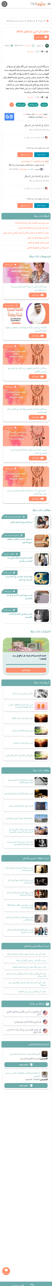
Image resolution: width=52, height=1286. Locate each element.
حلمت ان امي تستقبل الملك (15, 21)
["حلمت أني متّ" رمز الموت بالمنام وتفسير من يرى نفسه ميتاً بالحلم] (26, 476)
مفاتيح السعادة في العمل (11, 535)
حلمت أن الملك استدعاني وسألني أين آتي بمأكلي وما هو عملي (26, 232)
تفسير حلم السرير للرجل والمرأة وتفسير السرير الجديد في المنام (29, 451)
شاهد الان (35, 295)
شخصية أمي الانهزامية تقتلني (38, 247)
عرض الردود (23, 169)
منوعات (40, 21)
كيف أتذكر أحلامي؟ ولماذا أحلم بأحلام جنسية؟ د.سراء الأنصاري (29, 288)
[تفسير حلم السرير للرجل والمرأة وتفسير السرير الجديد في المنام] (26, 436)
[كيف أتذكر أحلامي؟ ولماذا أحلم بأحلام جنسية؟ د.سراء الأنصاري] (26, 273)
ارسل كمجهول (25, 154)
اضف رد (30, 169)
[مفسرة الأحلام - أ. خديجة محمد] (47, 161)
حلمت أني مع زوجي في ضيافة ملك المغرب (33, 228)
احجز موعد (23, 1064)
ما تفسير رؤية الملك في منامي (38, 237)
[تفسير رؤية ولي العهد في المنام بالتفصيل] (41, 615)
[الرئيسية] (47, 20)
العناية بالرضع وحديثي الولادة (12, 516)
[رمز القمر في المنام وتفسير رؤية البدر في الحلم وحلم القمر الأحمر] (26, 395)
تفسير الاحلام (31, 21)
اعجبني (37, 169)
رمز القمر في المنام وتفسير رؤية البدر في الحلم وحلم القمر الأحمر (27, 410)
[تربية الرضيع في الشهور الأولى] (41, 522)
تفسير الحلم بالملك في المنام (38, 242)
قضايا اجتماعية (9, 305)
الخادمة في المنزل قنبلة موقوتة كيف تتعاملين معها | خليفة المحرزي (26, 329)
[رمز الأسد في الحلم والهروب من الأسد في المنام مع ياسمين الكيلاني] (26, 354)
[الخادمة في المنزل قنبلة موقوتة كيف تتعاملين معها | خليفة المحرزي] (26, 313)
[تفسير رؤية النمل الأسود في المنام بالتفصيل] (41, 597)
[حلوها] (49, 4)
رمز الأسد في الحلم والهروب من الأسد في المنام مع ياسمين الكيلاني (27, 369)
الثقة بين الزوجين (9, 554)
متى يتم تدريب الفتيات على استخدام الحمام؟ (32, 223)
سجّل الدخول (41, 154)
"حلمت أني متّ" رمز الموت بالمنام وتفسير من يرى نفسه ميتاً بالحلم (27, 492)
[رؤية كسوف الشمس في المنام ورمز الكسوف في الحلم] (41, 578)
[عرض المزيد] (11, 105)
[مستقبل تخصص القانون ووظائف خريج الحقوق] (41, 541)
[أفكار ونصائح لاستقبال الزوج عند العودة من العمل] (41, 559)
